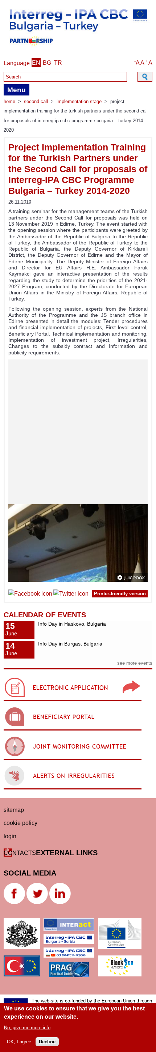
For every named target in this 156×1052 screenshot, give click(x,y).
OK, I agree (19, 1041)
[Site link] (72, 701)
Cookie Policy (20, 823)
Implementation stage (79, 101)
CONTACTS (20, 853)
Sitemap (14, 810)
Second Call (36, 101)
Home (9, 101)
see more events (134, 663)
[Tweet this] (71, 595)
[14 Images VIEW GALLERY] (78, 470)
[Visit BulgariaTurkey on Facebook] (30, 595)
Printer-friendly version (120, 593)
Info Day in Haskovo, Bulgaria (72, 624)
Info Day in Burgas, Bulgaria (70, 644)
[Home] (78, 47)
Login (10, 836)
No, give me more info (27, 1027)
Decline (47, 1041)
